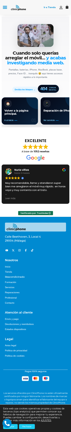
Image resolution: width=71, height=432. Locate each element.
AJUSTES (46, 420)
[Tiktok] (32, 250)
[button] (4, 7)
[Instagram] (19, 250)
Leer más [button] (10, 198)
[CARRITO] (67, 6)
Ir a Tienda (50, 7)
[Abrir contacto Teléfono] (7, 423)
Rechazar (27, 426)
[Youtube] (7, 250)
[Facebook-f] (26, 250)
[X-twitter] (13, 250)
